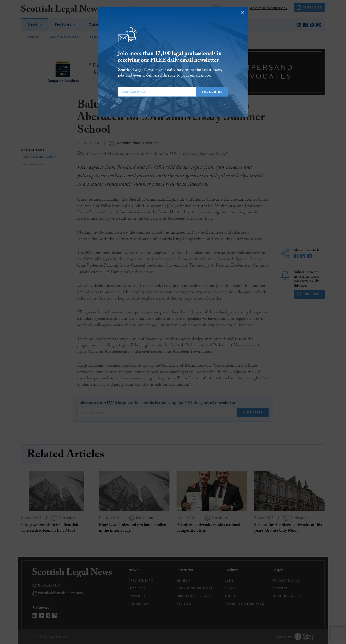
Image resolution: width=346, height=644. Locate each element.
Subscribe (212, 92)
